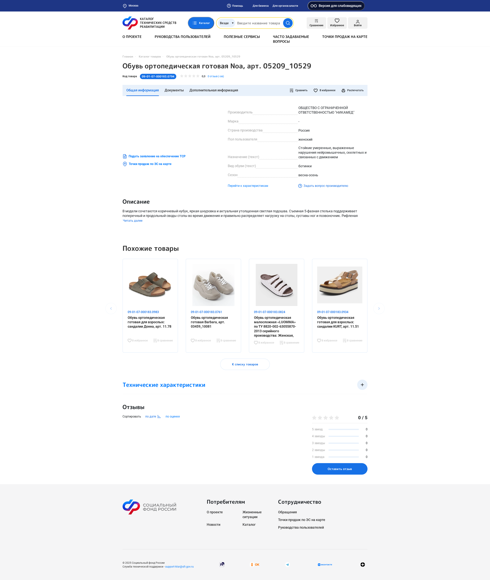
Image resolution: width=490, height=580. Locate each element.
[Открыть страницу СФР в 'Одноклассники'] (254, 564)
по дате (151, 416)
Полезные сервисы (242, 36)
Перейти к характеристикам (248, 186)
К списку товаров (245, 364)
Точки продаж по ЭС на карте (150, 164)
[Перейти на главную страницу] (149, 23)
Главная (127, 56)
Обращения (287, 512)
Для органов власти (285, 5)
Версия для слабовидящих (340, 6)
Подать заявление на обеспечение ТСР (157, 156)
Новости (213, 525)
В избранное (327, 90)
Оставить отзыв (340, 469)
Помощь (237, 5)
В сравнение (165, 340)
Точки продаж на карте (345, 36)
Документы (174, 90)
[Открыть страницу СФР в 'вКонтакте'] (325, 564)
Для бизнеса (261, 5)
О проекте (132, 36)
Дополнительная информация (213, 90)
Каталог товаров (150, 56)
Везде (224, 23)
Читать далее (132, 220)
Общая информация (142, 90)
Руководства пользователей (183, 36)
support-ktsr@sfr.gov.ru (179, 566)
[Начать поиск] (288, 23)
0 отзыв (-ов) (216, 76)
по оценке (173, 416)
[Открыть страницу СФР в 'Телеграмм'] (287, 564)
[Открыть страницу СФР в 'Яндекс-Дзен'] (363, 564)
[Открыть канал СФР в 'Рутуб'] (222, 564)
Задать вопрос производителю (326, 186)
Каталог (249, 525)
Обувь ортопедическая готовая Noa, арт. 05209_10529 (216, 66)
